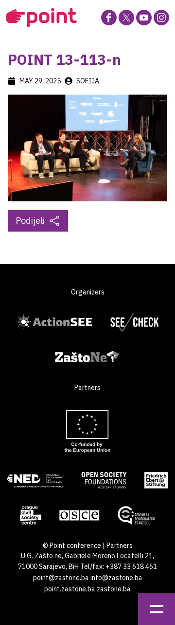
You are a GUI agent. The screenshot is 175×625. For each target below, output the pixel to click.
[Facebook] (109, 17)
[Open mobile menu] (156, 609)
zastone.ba (114, 589)
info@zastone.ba (116, 577)
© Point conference (72, 545)
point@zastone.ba (61, 577)
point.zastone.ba (69, 589)
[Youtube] (144, 17)
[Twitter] (126, 17)
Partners (119, 545)
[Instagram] (161, 17)
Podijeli (30, 220)
